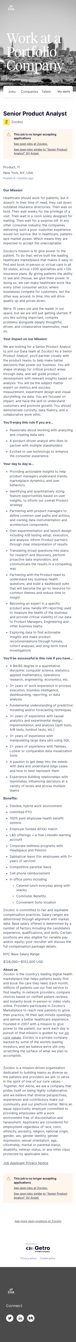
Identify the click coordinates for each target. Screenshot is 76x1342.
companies (29, 92)
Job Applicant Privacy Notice (25, 1163)
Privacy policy (28, 1258)
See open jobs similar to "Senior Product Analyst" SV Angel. (40, 151)
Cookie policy (48, 1258)
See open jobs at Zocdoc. (31, 143)
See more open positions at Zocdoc (38, 1221)
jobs (12, 92)
